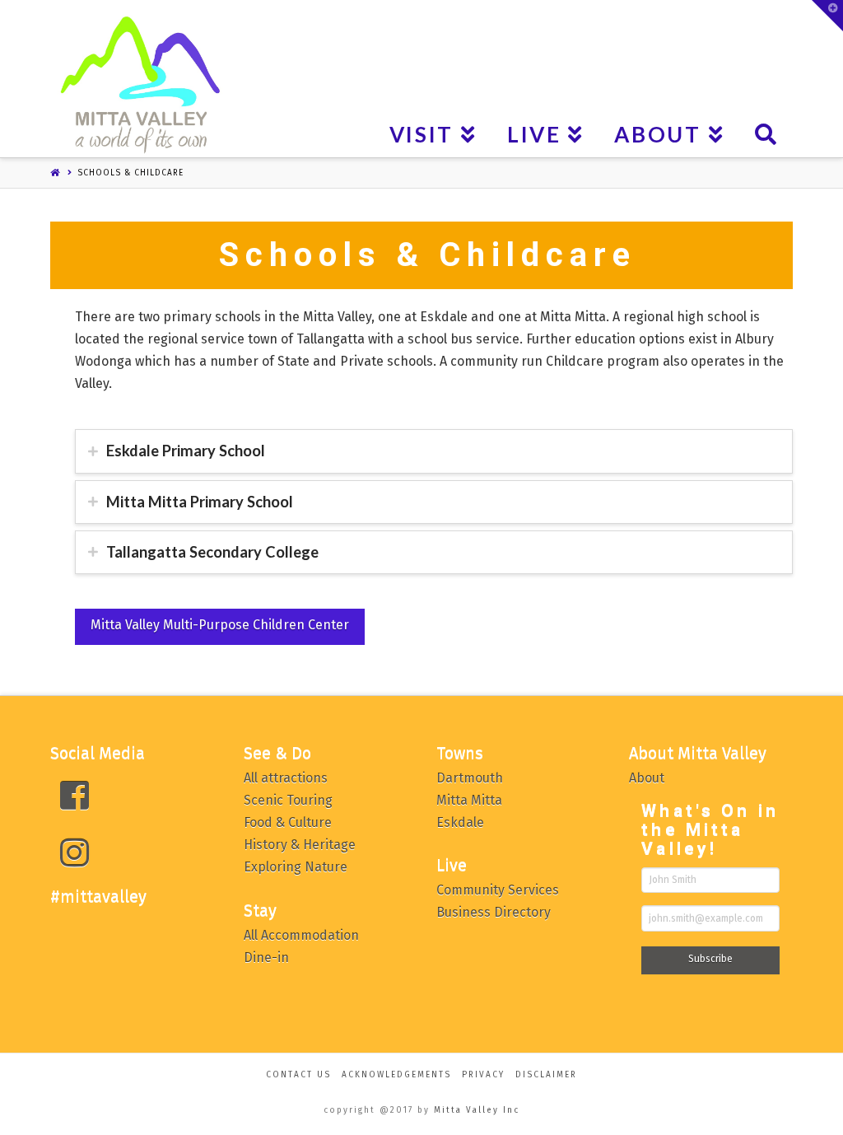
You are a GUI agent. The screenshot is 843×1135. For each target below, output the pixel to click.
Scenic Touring (288, 800)
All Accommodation (301, 935)
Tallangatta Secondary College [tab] (212, 552)
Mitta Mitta (469, 800)
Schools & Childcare (130, 173)
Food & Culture (288, 822)
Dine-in (266, 957)
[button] (827, 15)
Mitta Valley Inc (476, 1110)
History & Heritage (300, 844)
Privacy (483, 1075)
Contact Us (298, 1075)
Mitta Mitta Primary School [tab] (199, 502)
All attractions (286, 778)
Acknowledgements (396, 1075)
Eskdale (460, 822)
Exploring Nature (295, 867)
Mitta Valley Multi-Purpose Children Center (220, 625)
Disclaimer (546, 1075)
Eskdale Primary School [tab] (185, 450)
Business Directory (493, 912)
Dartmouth (469, 778)
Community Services (497, 890)
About (646, 778)
